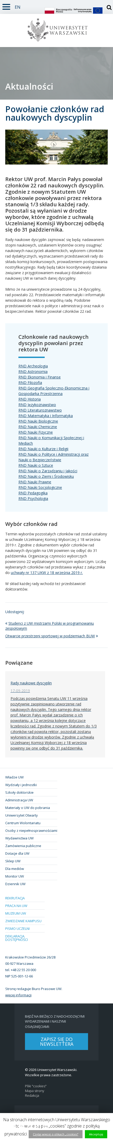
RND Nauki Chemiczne (37, 426)
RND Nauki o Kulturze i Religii (43, 448)
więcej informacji (18, 995)
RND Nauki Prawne (34, 481)
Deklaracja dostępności (16, 938)
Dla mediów (14, 868)
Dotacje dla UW (17, 853)
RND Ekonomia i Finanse (39, 377)
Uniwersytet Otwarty (21, 815)
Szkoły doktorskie (19, 792)
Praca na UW (16, 905)
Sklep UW (12, 861)
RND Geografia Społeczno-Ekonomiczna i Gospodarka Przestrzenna (53, 391)
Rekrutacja (15, 898)
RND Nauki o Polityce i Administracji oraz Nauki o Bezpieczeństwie (53, 457)
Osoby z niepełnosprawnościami (31, 830)
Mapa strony (34, 1091)
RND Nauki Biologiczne (38, 421)
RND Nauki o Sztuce (35, 465)
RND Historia (29, 399)
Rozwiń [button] (6, 6)
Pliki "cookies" (36, 1086)
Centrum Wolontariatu (22, 823)
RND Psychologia (33, 498)
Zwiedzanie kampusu (23, 921)
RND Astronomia (33, 371)
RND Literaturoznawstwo (40, 410)
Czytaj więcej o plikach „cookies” (55, 1134)
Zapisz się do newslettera (56, 1041)
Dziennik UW (15, 883)
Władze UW (14, 777)
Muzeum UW (15, 913)
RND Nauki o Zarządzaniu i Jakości (47, 470)
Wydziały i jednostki (21, 784)
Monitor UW (14, 876)
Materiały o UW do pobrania (27, 807)
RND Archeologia (33, 365)
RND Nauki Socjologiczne (40, 487)
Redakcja (32, 1095)
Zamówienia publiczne (23, 845)
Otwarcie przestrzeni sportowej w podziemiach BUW (50, 635)
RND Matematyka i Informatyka (45, 415)
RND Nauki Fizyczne (35, 432)
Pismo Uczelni (17, 928)
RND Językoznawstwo (37, 404)
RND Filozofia (30, 382)
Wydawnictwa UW (19, 838)
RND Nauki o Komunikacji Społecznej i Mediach (51, 440)
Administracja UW (19, 800)
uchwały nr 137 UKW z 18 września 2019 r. (47, 572)
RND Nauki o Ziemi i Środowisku (46, 476)
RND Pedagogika (33, 492)
